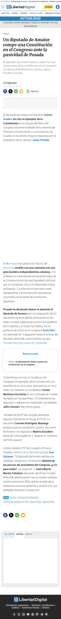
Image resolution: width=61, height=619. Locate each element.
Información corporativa (17, 605)
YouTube (28, 614)
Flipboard (37, 614)
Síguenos (35, 91)
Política (6, 34)
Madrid (15, 13)
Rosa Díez (49, 330)
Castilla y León (36, 13)
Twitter (19, 614)
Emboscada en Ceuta (19, 1)
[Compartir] (5, 91)
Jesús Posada (35, 502)
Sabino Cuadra (48, 502)
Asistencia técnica (30, 607)
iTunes (46, 614)
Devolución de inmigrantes (38, 1)
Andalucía (5, 13)
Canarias (23, 13)
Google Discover (32, 614)
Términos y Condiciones (42, 605)
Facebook (14, 614)
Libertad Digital (30, 599)
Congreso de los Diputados (28, 497)
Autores (45, 607)
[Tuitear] (10, 91)
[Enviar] (16, 91)
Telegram (42, 614)
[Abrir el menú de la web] (3, 7)
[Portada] (20, 7)
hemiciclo (8, 267)
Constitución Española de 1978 (15, 502)
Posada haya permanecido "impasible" (25, 342)
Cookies (15, 607)
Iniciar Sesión (58, 7)
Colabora (48, 7)
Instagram (23, 614)
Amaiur (13, 263)
